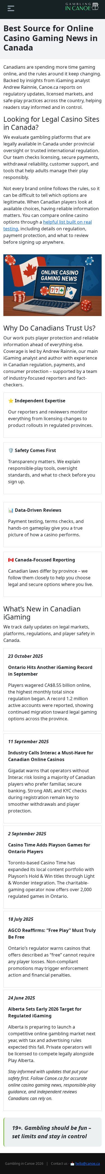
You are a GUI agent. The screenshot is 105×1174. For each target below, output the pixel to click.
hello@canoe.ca (87, 1163)
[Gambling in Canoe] (82, 6)
